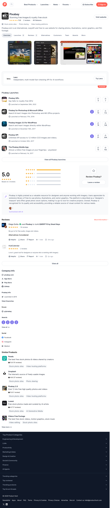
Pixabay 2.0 (13, 386)
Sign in (103, 4)
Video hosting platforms (39, 24)
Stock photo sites (10, 24)
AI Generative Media (34, 411)
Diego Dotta (13, 224)
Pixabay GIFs (14, 98)
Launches (44, 4)
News (55, 4)
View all (55, 263)
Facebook (7, 337)
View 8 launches (8, 301)
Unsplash (12, 371)
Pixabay (29, 224)
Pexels (11, 356)
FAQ (24, 500)
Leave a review (94, 182)
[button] (83, 35)
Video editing (14, 422)
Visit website (101, 17)
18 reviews (24, 227)
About (19, 500)
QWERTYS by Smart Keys (49, 224)
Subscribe (89, 4)
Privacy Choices (54, 500)
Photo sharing (24, 24)
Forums (66, 4)
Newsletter (6, 500)
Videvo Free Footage (16, 416)
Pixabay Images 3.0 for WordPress (23, 123)
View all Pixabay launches (55, 159)
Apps (14, 500)
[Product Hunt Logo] (5, 4)
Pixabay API (13, 135)
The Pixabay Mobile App (19, 147)
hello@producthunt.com (93, 500)
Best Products (30, 4)
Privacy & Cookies (40, 500)
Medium (7, 346)
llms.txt (72, 500)
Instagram (7, 342)
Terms (30, 500)
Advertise (64, 500)
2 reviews (26, 20)
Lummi (11, 401)
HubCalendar (14, 246)
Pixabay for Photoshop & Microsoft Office (26, 110)
